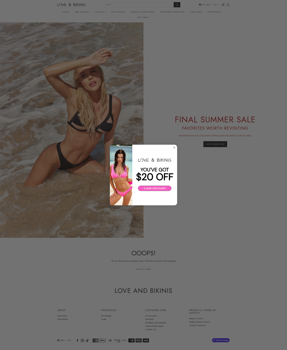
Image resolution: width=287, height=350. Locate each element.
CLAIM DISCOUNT (155, 188)
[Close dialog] (174, 147)
